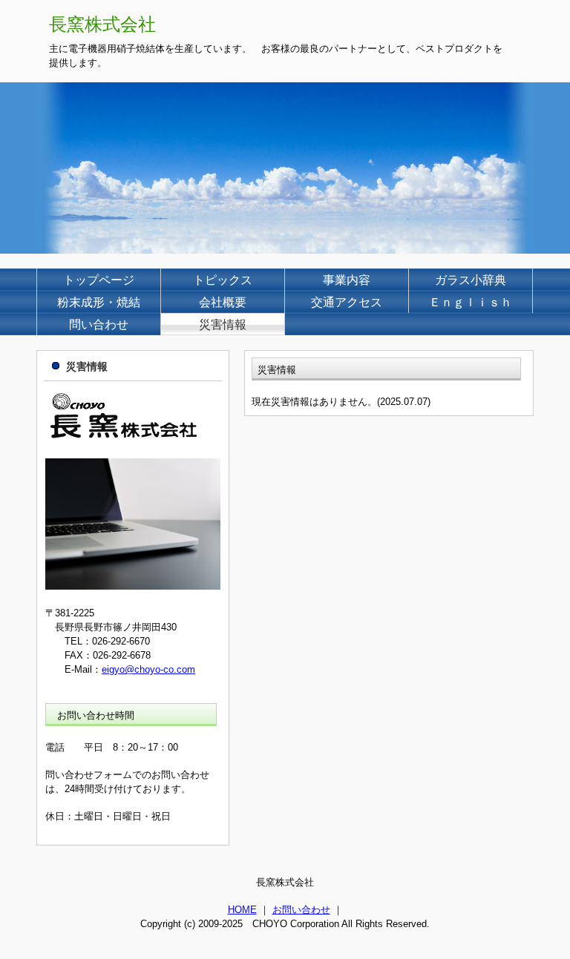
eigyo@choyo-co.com (148, 669)
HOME (242, 909)
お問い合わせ (301, 909)
